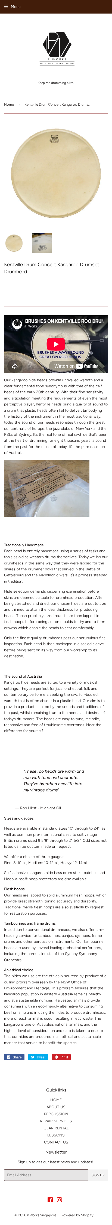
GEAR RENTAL (56, 1128)
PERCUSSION (56, 1114)
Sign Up (98, 1175)
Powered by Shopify (77, 1215)
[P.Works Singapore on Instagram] (59, 1200)
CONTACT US (56, 1142)
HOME (56, 1100)
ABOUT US (56, 1107)
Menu (16, 6)
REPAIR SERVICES (56, 1121)
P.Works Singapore (41, 1215)
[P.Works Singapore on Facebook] (50, 1200)
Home (9, 104)
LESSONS (56, 1135)
